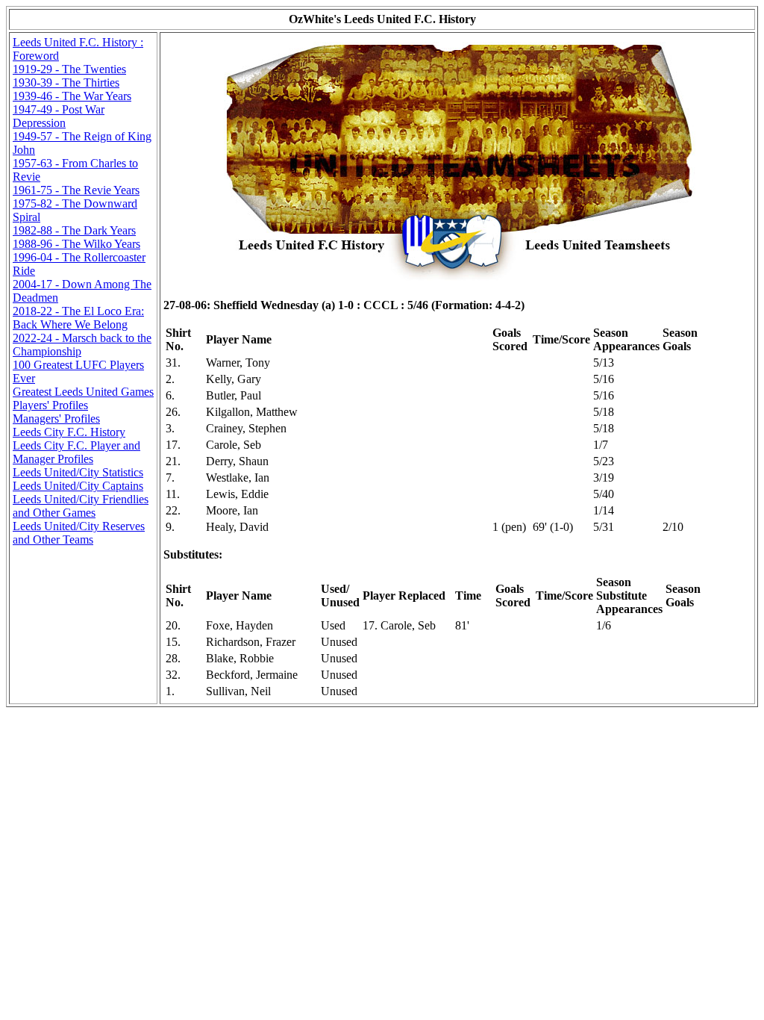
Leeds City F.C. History (69, 432)
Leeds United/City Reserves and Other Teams (79, 533)
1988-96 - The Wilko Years (76, 243)
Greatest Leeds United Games (83, 391)
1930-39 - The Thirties (66, 82)
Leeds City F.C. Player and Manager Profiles (76, 452)
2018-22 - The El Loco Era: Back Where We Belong (78, 318)
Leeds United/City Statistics (78, 472)
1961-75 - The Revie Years (76, 190)
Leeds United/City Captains (78, 485)
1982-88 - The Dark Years (74, 230)
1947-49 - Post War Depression (58, 116)
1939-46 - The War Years (72, 96)
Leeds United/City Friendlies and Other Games (80, 506)
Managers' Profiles (56, 418)
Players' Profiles (50, 405)
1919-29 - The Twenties (69, 69)
